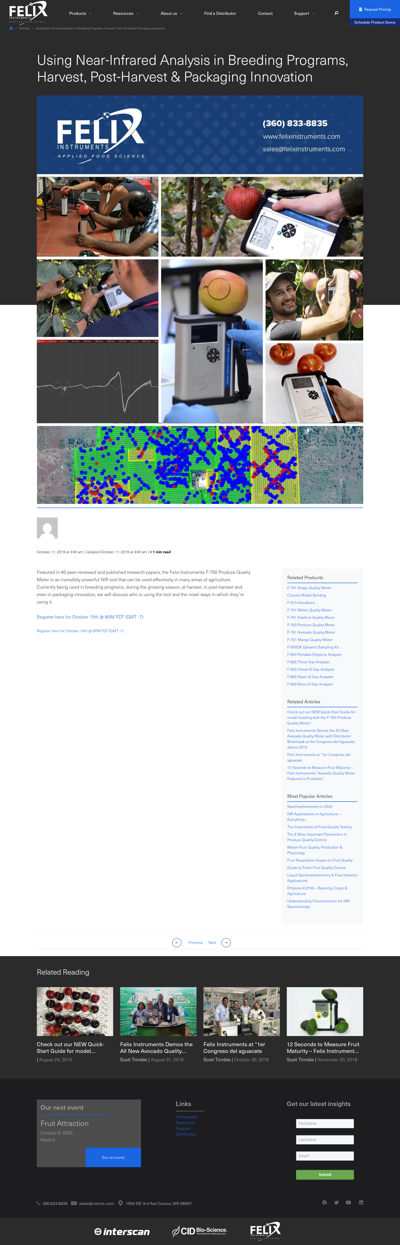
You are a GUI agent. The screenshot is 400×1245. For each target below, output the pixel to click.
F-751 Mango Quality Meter (310, 639)
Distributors (186, 1134)
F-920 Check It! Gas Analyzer (310, 669)
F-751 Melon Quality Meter (309, 609)
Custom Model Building (306, 595)
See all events (113, 1157)
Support (183, 1128)
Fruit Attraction (65, 1123)
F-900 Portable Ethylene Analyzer (314, 654)
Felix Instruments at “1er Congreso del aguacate (319, 757)
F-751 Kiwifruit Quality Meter (311, 617)
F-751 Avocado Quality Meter (311, 632)
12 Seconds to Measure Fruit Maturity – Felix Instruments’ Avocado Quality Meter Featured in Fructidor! (321, 773)
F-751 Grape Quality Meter (309, 587)
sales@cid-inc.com (96, 1203)
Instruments (186, 1116)
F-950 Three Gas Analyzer (308, 661)
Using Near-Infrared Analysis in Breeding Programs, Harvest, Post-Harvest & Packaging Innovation (100, 28)
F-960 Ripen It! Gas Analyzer (310, 676)
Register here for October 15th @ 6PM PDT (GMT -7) (80, 630)
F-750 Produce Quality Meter (311, 624)
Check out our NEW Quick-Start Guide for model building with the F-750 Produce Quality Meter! (321, 717)
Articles (24, 28)
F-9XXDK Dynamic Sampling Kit (313, 647)
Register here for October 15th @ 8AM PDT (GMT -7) (90, 616)
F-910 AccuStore (301, 602)
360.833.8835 (55, 1203)
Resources (185, 1122)
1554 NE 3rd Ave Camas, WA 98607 (159, 1203)
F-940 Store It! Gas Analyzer (310, 684)
